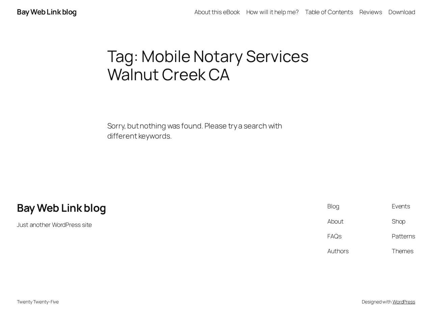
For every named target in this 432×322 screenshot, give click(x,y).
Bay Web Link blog (47, 12)
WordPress (404, 301)
